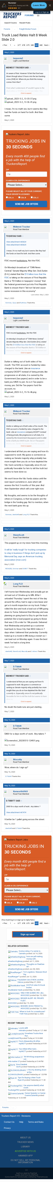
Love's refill (23, 1028)
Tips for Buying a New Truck (29, 1078)
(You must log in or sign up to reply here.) (18, 920)
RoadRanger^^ (14, 977)
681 (36, 45)
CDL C (36, 197)
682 (41, 45)
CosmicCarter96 (31, 1095)
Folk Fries (24, 1014)
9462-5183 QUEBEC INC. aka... (33, 993)
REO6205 (8, 569)
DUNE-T (25, 569)
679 (27, 45)
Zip (7, 169)
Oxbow (20, 982)
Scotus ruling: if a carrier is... (30, 951)
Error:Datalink (21, 1064)
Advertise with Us (25, 1151)
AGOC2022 (25, 995)
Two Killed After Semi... (28, 1049)
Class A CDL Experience (18, 180)
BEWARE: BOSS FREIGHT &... (32, 1006)
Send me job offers (26, 203)
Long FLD (26, 515)
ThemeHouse (42, 1177)
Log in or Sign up (42, 12)
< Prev (4, 45)
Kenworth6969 (20, 791)
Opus (14, 303)
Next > (46, 45)
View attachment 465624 (16, 242)
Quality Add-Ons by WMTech (26, 1175)
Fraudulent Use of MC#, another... (31, 980)
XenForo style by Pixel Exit (26, 1173)
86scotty (24, 651)
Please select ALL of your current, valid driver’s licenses (24, 192)
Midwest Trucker (21, 226)
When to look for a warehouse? (32, 1011)
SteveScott (18, 535)
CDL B (23, 197)
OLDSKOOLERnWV (15, 1074)
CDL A (11, 197)
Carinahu (22, 953)
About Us (25, 1137)
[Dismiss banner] (50, 5)
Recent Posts (25, 23)
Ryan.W (21, 1080)
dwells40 (15, 515)
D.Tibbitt (17, 666)
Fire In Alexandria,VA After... (30, 1041)
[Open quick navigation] (47, 29)
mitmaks (22, 1030)
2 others (34, 651)
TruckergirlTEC (14, 1090)
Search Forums (10, 23)
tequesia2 (18, 58)
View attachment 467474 (16, 812)
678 (23, 45)
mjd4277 (22, 1043)
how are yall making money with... (34, 957)
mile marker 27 (14, 1061)
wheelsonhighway (15, 961)
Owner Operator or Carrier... (35, 1093)
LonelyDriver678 (14, 1038)
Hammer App (25, 1155)
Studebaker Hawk (15, 990)
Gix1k (18, 1067)
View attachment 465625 (16, 245)
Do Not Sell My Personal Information (25, 1161)
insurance (35, 368)
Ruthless (23, 303)
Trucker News (25, 1142)
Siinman (8, 303)
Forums (29, 15)
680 (32, 45)
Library (25, 1146)
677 (19, 45)
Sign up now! (27, 934)
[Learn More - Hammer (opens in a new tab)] (26, 5)
